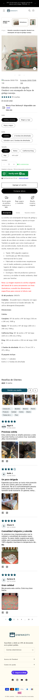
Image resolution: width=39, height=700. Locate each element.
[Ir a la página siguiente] (32, 619)
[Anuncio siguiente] (35, 3)
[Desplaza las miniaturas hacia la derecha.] (35, 399)
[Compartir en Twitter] (7, 461)
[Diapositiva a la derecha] (24, 75)
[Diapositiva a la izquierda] (15, 75)
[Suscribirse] (32, 650)
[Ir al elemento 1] (7, 400)
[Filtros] (30, 390)
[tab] (7, 213)
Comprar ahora (19, 191)
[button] (4, 10)
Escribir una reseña (14, 390)
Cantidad (4, 160)
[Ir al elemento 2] (19, 400)
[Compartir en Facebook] (3, 461)
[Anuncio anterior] (4, 3)
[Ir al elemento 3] (30, 400)
